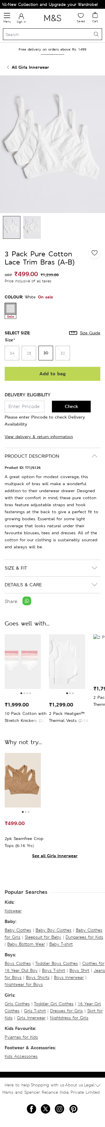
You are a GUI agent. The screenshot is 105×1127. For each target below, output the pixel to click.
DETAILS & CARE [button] (23, 585)
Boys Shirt (79, 970)
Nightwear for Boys (24, 984)
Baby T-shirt (61, 944)
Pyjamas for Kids (21, 1037)
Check (71, 406)
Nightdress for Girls (69, 1017)
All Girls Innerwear (30, 67)
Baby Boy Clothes (53, 930)
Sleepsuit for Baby (43, 937)
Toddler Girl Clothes (54, 1003)
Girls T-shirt (35, 1010)
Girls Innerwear (31, 1017)
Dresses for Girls (66, 1010)
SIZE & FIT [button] (16, 568)
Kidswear (13, 910)
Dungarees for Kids (84, 937)
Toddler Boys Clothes (56, 963)
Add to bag (52, 374)
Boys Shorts (38, 977)
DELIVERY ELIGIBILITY (27, 395)
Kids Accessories (21, 1056)
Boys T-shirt (53, 970)
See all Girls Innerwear (55, 855)
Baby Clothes (18, 930)
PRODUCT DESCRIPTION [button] (32, 456)
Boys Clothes (18, 963)
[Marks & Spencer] (52, 22)
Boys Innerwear (69, 977)
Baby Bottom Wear (26, 944)
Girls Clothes (17, 1003)
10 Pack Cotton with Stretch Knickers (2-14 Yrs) (25, 717)
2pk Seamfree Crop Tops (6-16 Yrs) (24, 842)
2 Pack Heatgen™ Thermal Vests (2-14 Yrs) (68, 717)
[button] (21, 693)
